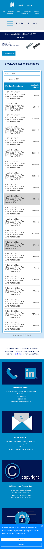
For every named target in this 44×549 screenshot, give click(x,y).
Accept (21, 539)
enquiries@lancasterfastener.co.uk (21, 401)
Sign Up (21, 446)
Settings (21, 545)
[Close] (41, 527)
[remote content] (22, 199)
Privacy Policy (20, 534)
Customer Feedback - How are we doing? (21, 449)
